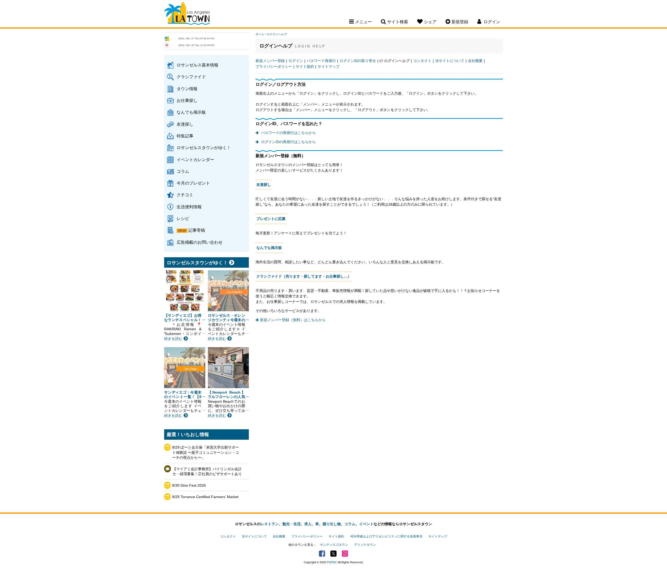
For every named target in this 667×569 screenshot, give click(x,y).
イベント (366, 524)
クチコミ (185, 194)
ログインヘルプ (277, 34)
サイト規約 (305, 66)
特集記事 (185, 135)
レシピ (183, 218)
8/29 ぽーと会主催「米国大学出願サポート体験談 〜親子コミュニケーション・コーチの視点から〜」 (205, 452)
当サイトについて (449, 61)
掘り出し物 (332, 524)
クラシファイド (191, 76)
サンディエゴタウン (334, 545)
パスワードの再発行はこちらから (288, 133)
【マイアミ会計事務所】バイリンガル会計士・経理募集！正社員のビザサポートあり (207, 471)
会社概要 (475, 61)
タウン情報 (187, 88)
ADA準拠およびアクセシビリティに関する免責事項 (386, 536)
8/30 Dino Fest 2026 (189, 485)
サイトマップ (328, 66)
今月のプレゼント (193, 183)
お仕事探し (187, 100)
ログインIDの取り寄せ (357, 61)
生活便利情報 (189, 206)
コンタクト (422, 61)
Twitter (333, 553)
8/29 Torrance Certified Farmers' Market (205, 497)
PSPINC (332, 562)
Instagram (345, 553)
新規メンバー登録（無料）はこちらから (293, 320)
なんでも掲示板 (191, 112)
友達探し (185, 124)
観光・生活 (291, 524)
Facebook (322, 553)
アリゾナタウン (365, 545)
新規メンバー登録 (270, 61)
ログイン (295, 61)
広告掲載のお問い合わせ (200, 242)
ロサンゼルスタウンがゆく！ (204, 147)
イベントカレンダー (195, 159)
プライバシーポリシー (274, 66)
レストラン (270, 524)
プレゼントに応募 (271, 219)
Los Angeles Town (187, 14)
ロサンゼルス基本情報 (197, 65)
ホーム (260, 34)
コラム (183, 171)
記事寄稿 (196, 230)
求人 (308, 524)
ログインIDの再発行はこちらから (288, 142)
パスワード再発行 (321, 61)
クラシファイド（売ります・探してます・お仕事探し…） (303, 276)
